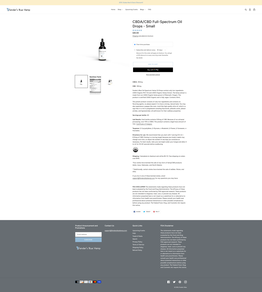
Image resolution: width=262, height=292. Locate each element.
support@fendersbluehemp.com (144, 178)
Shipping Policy (138, 247)
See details (139, 58)
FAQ (134, 233)
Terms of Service (138, 244)
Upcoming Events (139, 230)
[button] (137, 30)
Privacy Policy (137, 242)
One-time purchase (143, 44)
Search (135, 239)
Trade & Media (137, 236)
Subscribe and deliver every (146, 50)
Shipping (135, 36)
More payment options (153, 74)
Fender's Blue (183, 287)
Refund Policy (137, 250)
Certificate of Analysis (144, 124)
